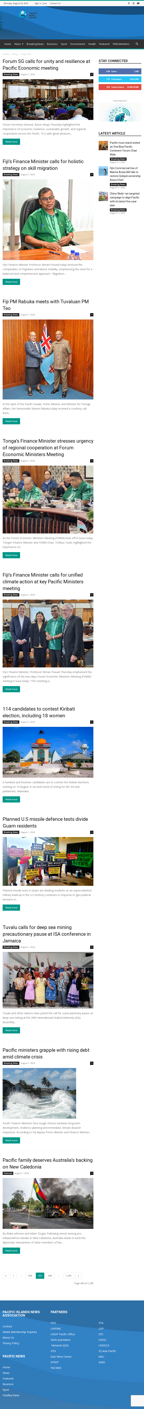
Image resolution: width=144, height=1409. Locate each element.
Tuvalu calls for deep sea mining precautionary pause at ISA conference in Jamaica (47, 934)
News (17, 44)
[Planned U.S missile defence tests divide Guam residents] (48, 861)
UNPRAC (56, 1328)
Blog (15, 54)
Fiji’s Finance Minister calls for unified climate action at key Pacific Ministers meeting (43, 581)
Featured (104, 44)
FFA (101, 1323)
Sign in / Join (41, 3)
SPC (101, 1334)
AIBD (102, 1362)
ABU (101, 1356)
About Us (8, 1337)
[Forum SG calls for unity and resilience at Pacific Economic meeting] (48, 99)
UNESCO (104, 1345)
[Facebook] (129, 3)
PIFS (53, 1323)
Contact (7, 1326)
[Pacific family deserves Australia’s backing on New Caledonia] (48, 1203)
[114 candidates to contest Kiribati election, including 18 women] (48, 752)
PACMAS (56, 1368)
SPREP (55, 1362)
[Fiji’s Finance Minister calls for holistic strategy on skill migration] (48, 219)
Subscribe (133, 87)
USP (101, 1328)
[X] (133, 3)
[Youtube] (138, 3)
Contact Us (55, 3)
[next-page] (78, 1276)
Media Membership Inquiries (20, 1332)
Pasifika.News (11, 1395)
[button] (136, 44)
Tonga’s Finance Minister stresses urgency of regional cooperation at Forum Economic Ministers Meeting (48, 447)
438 (30, 1275)
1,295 (68, 1275)
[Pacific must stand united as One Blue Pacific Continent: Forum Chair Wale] (103, 145)
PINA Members (121, 44)
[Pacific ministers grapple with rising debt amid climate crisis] (48, 1093)
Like (136, 71)
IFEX (53, 1351)
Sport (64, 44)
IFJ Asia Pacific (107, 1351)
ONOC (102, 1340)
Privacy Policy (11, 1343)
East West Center (61, 1356)
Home (7, 44)
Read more (11, 141)
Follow (134, 79)
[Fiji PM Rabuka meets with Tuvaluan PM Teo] (48, 359)
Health (92, 44)
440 (50, 1275)
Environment (77, 44)
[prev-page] (6, 1276)
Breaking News (35, 44)
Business (52, 44)
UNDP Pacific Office (63, 1334)
